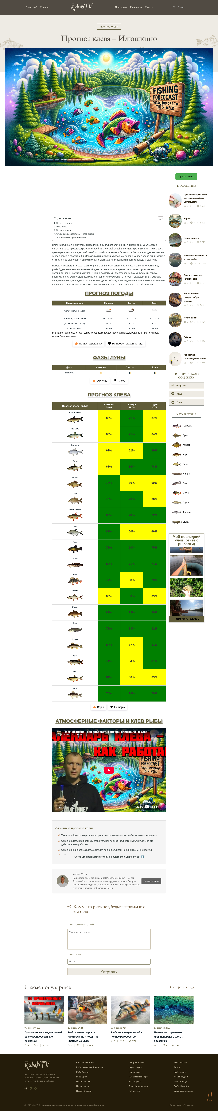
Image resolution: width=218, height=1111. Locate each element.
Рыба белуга (82, 1072)
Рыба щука (81, 1077)
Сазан (75, 607)
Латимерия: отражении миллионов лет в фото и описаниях (168, 1036)
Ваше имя (74, 954)
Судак (75, 639)
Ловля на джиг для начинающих (193, 277)
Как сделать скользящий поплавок (195, 356)
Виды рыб (31, 7)
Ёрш (75, 688)
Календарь (136, 7)
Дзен (179, 402)
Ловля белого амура (138, 1086)
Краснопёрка (75, 510)
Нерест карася (83, 1081)
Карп (75, 493)
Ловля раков (190, 317)
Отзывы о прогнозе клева (73, 237)
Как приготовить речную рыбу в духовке (192, 297)
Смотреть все (179, 987)
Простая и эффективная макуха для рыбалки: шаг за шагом (195, 198)
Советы (44, 7)
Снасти (149, 7)
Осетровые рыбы (137, 1062)
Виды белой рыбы (85, 1062)
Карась (75, 477)
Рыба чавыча (180, 1062)
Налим (75, 558)
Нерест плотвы (191, 238)
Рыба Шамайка (181, 1086)
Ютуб (179, 394)
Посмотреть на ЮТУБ (186, 619)
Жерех (75, 461)
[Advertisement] (109, 196)
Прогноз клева (109, 26)
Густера (75, 445)
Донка (177, 1067)
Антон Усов (80, 874)
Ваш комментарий (80, 924)
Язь (75, 671)
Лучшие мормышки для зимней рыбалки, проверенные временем (43, 1036)
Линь (75, 542)
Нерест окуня (135, 1067)
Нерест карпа (82, 1086)
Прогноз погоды (64, 223)
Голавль (75, 429)
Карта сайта (175, 1105)
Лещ (75, 526)
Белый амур (75, 412)
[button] (159, 218)
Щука (75, 655)
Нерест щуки (135, 1072)
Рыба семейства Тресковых (89, 1067)
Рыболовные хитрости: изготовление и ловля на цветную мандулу (83, 1036)
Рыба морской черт (138, 1077)
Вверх (210, 1100)
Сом (75, 623)
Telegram (181, 385)
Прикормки (121, 7)
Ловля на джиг (181, 1077)
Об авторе (188, 1105)
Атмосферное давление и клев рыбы (195, 257)
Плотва (74, 590)
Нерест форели (84, 1091)
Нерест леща (180, 1081)
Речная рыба (135, 1081)
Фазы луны (61, 226)
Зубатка (187, 337)
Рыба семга (134, 1091)
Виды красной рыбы (184, 1091)
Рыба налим (180, 1072)
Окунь (75, 574)
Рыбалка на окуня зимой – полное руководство (126, 1034)
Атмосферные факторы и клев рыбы (75, 234)
